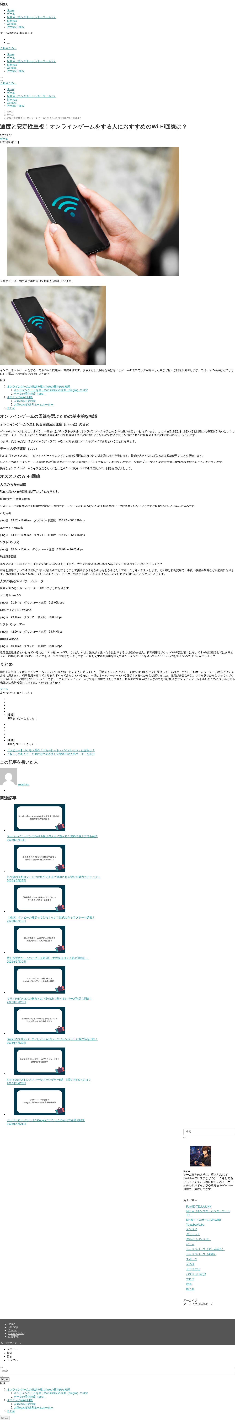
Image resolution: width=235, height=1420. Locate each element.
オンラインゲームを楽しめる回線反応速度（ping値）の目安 (51, 390)
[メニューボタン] (1, 80)
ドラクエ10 (193, 1269)
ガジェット (193, 1234)
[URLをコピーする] (11, 715)
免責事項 (13, 1336)
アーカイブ (190, 1304)
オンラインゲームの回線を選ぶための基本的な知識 (38, 386)
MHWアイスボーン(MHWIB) (203, 1219)
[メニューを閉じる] (1, 2)
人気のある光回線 (25, 400)
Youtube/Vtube (195, 1224)
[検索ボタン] (1, 77)
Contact (11, 23)
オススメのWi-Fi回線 (20, 397)
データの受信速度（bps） (30, 393)
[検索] (8, 43)
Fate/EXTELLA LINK (198, 1206)
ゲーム (11, 13)
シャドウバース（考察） (201, 1254)
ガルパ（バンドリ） (198, 1239)
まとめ (11, 408)
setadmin (23, 784)
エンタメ (191, 1229)
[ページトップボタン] (1, 1367)
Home (10, 10)
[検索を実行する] (184, 1137)
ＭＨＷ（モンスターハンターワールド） (31, 17)
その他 (190, 1264)
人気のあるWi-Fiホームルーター (33, 404)
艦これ (190, 1289)
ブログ (190, 1279)
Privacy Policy (15, 26)
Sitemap (12, 20)
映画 (189, 1284)
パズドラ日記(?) (196, 1274)
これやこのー (8, 48)
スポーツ (191, 1259)
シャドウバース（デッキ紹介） (205, 1249)
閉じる (4, 1379)
